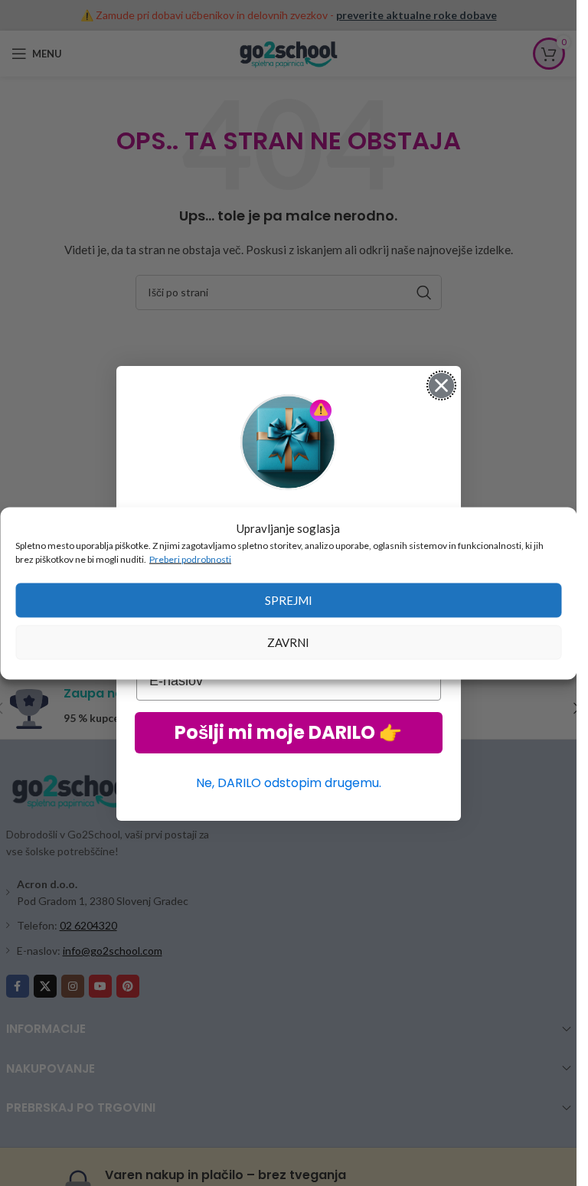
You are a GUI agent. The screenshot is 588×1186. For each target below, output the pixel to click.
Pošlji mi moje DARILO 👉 (288, 732)
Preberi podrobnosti (190, 558)
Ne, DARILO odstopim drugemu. (288, 783)
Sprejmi (288, 600)
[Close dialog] (441, 385)
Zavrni (288, 642)
